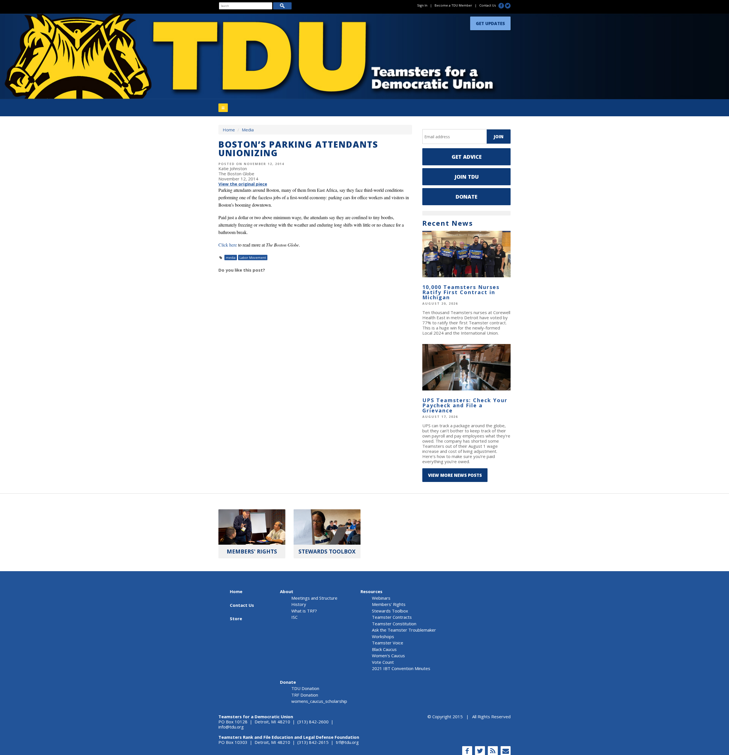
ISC (294, 617)
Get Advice (467, 156)
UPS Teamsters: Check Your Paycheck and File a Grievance (464, 405)
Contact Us (487, 5)
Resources (371, 591)
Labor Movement (252, 257)
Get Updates (490, 22)
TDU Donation (305, 688)
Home (229, 130)
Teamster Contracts (392, 617)
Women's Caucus (388, 655)
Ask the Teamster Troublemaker (404, 630)
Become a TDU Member (453, 5)
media (231, 257)
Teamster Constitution (394, 623)
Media (248, 130)
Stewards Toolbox (390, 611)
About (286, 591)
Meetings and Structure (314, 598)
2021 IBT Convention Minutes (401, 668)
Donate (466, 196)
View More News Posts (455, 475)
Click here (227, 245)
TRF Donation (304, 695)
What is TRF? (304, 611)
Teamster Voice (387, 643)
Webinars (381, 598)
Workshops (383, 636)
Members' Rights (389, 604)
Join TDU (466, 176)
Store (236, 618)
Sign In (422, 5)
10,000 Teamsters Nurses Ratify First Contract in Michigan (460, 292)
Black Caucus (384, 649)
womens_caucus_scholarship (319, 701)
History (298, 604)
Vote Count (383, 662)
